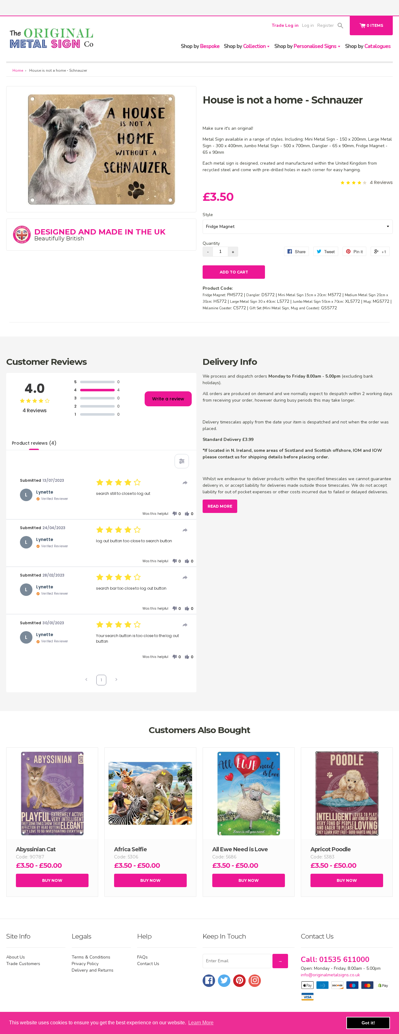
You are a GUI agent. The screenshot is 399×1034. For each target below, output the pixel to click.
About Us (15, 957)
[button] (176, 514)
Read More (220, 506)
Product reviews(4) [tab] (34, 443)
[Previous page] (86, 680)
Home (17, 70)
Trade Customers (23, 964)
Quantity (211, 243)
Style (208, 215)
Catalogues (368, 46)
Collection (245, 46)
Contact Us (148, 964)
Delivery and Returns (92, 970)
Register (325, 25)
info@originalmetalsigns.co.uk (330, 975)
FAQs (142, 957)
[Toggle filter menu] (182, 461)
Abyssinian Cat (35, 849)
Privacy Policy (85, 964)
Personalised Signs (306, 46)
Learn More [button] (201, 1022)
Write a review (168, 399)
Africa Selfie (130, 849)
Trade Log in (285, 25)
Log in (308, 25)
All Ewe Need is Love (240, 849)
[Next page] (116, 680)
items (375, 25)
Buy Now (52, 880)
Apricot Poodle (330, 849)
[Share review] (185, 482)
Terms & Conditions (91, 957)
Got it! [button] (368, 1022)
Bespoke (200, 46)
